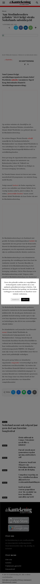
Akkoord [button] (25, 299)
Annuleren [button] (15, 299)
